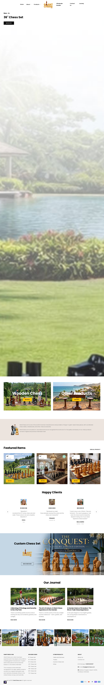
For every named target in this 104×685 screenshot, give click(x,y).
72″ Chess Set (32, 673)
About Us (80, 657)
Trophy (55, 659)
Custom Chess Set (58, 662)
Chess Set (9, 458)
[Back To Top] (100, 681)
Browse (27, 399)
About (28, 4)
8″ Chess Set (32, 657)
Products (36, 4)
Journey (81, 3)
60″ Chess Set (32, 671)
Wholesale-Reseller (59, 4)
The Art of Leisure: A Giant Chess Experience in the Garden (50, 609)
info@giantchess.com (89, 667)
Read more (14, 620)
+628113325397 (89, 664)
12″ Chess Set (32, 659)
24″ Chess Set (32, 664)
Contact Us (72, 4)
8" (73, 456)
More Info (9, 23)
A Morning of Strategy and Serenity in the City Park (23, 609)
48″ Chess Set (32, 669)
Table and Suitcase (58, 657)
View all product (95, 449)
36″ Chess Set (32, 666)
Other (54, 664)
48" (8, 456)
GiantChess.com (17, 680)
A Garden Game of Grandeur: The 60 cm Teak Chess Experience (79, 609)
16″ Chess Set (32, 662)
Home (22, 4)
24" (40, 456)
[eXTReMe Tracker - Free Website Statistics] (5, 682)
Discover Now (27, 564)
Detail (10, 481)
